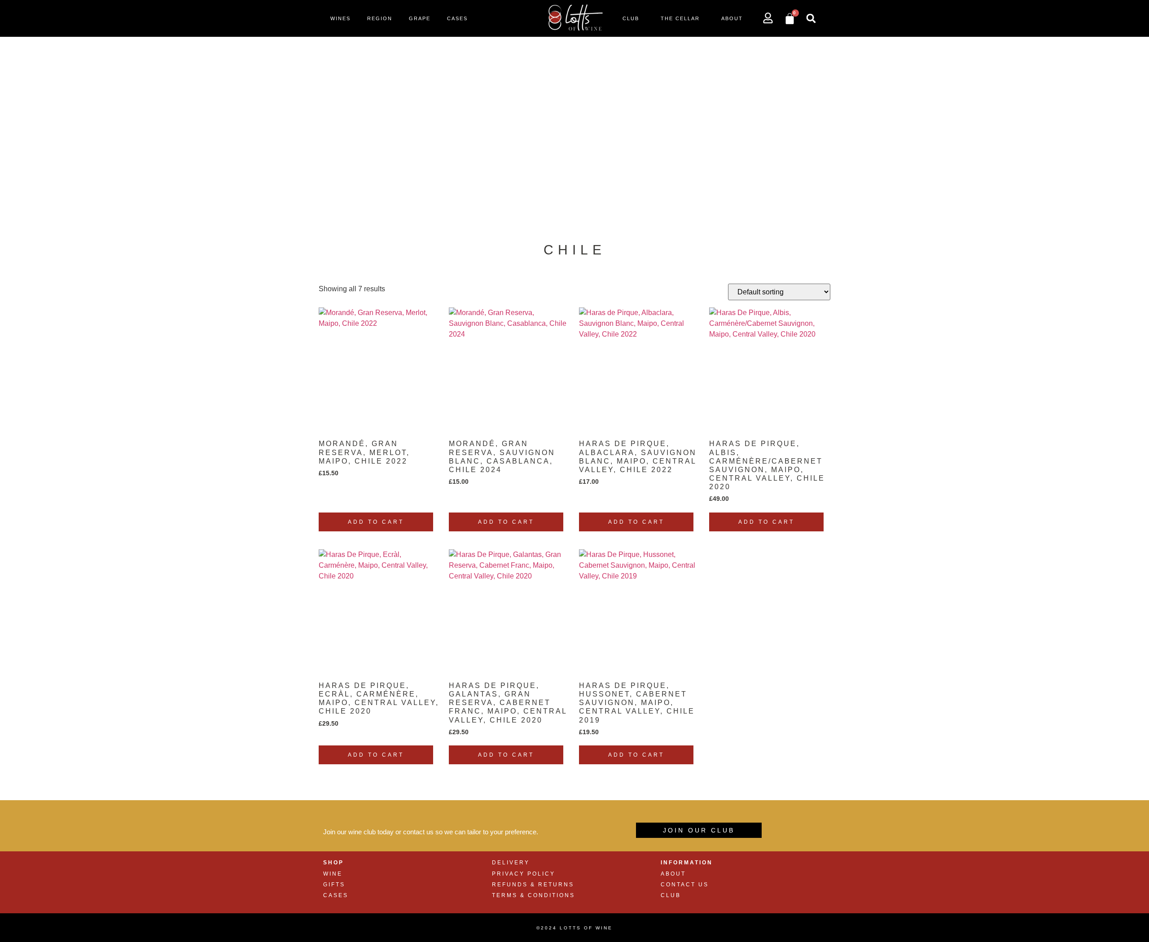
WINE (332, 874)
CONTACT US (685, 884)
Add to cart (376, 522)
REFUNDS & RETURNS (533, 884)
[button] (811, 18)
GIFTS (334, 884)
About (732, 18)
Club (631, 18)
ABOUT (673, 874)
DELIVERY (511, 862)
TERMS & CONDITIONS (533, 895)
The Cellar (680, 18)
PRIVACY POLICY (523, 874)
